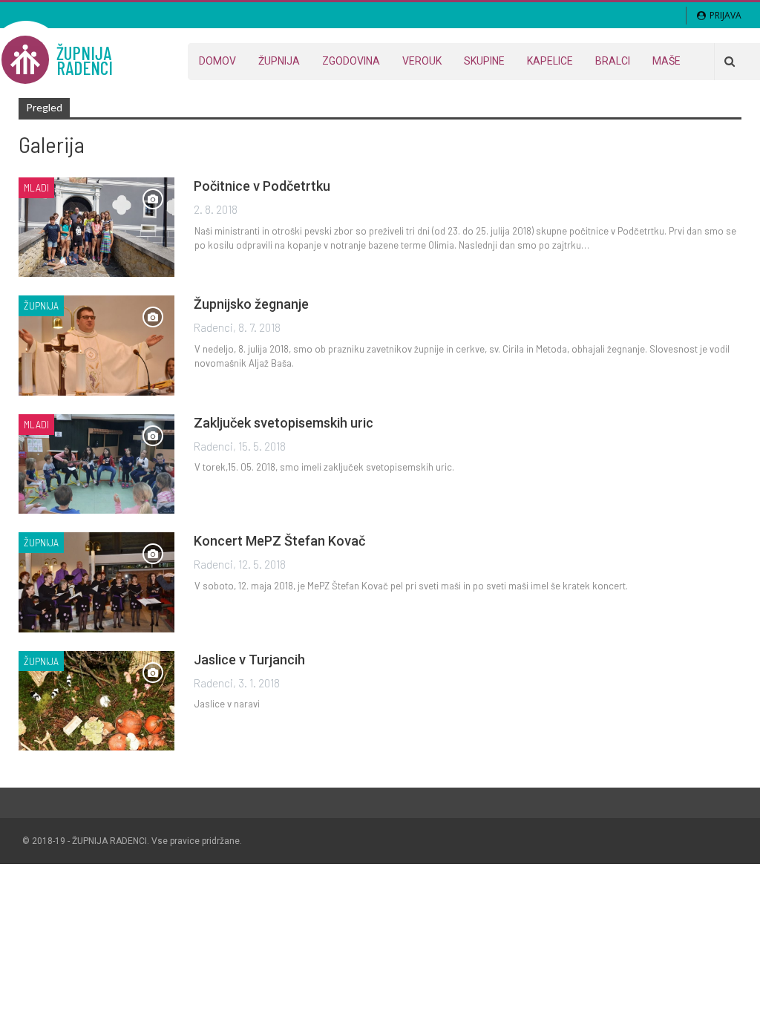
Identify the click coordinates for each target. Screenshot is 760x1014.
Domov (217, 61)
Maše (666, 61)
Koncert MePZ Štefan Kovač (279, 541)
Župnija (279, 61)
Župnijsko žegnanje (251, 304)
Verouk (422, 61)
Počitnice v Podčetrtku (262, 186)
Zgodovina (351, 61)
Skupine (484, 61)
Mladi (36, 187)
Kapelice (550, 61)
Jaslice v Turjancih (249, 659)
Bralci (612, 61)
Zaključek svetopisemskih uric (283, 423)
